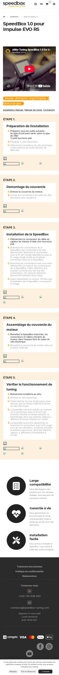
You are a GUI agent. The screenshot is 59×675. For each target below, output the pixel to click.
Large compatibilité (40, 482)
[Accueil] (14, 4)
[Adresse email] (29, 602)
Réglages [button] (13, 671)
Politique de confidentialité (29, 571)
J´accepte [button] (45, 671)
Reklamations (29, 576)
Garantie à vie (40, 508)
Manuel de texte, (33, 109)
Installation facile (38, 537)
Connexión (49, 109)
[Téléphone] (29, 591)
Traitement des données (29, 566)
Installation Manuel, (13, 109)
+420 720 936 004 (29, 596)
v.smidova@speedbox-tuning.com (29, 607)
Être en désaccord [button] (28, 671)
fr (42, 5)
